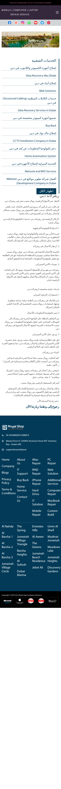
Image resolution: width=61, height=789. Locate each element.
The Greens (36, 545)
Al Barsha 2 (7, 545)
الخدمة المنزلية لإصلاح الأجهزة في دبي (34, 164)
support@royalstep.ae (16, 450)
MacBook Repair (54, 502)
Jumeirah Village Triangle (23, 540)
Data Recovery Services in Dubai (37, 110)
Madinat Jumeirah (53, 538)
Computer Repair (54, 492)
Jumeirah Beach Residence (38, 557)
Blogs (5, 472)
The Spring (21, 528)
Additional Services (54, 482)
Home (6, 459)
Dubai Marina (21, 573)
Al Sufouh (21, 563)
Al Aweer (38, 537)
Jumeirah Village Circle (8, 567)
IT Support (22, 471)
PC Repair (52, 461)
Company (8, 466)
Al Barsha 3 (7, 555)
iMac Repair (36, 461)
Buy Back (51, 125)
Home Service (22, 488)
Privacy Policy (6, 481)
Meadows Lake (54, 549)
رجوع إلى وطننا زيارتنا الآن (42, 406)
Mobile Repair (36, 512)
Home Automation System (40, 156)
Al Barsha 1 (7, 535)
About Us (21, 461)
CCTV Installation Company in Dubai (34, 141)
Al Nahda (7, 526)
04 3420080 (11, 435)
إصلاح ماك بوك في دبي (43, 133)
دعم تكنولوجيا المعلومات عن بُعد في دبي (32, 148)
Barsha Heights (22, 552)
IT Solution (37, 502)
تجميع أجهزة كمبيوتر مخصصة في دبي (34, 118)
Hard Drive (35, 492)
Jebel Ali (37, 567)
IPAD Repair (36, 471)
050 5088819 (23, 435)
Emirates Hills (37, 528)
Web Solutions (47, 91)
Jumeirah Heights (53, 559)
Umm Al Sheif (53, 528)
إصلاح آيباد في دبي (45, 83)
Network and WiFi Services (40, 171)
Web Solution (53, 471)
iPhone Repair (36, 482)
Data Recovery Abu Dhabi (41, 75)
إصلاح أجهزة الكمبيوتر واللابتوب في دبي (33, 68)
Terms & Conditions (9, 491)
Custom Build (53, 512)
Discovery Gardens (54, 569)
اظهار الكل (46, 191)
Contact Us (22, 498)
